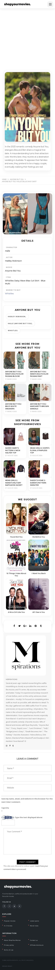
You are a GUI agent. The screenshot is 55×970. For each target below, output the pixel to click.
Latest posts (34, 921)
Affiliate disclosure (36, 945)
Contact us (34, 940)
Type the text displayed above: (29, 817)
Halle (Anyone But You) (20, 323)
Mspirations (11, 679)
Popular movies (9, 921)
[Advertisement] (27, 37)
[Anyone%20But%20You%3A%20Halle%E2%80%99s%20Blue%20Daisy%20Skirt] (14, 626)
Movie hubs (34, 926)
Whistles (9, 293)
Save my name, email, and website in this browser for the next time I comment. (27, 800)
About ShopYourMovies (12, 940)
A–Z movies (8, 926)
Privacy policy (9, 945)
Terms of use (8, 950)
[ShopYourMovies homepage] (17, 4)
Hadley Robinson (16, 316)
